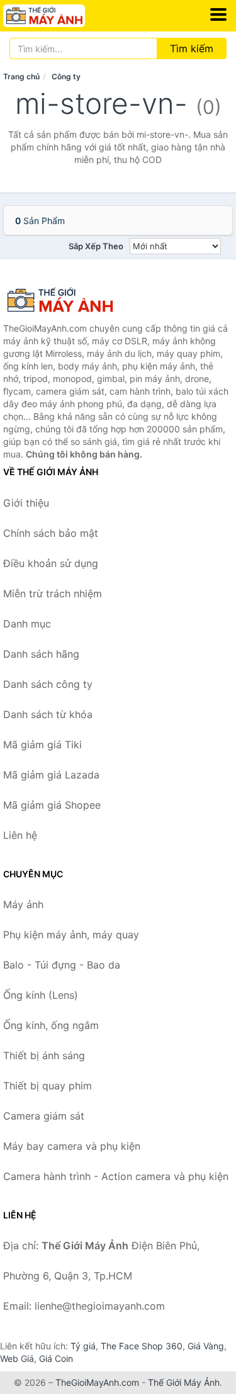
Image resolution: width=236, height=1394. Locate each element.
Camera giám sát (43, 1116)
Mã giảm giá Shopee (52, 805)
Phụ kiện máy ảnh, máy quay (71, 934)
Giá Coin (56, 1358)
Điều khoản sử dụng (50, 563)
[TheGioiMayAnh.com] (59, 15)
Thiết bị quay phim (47, 1085)
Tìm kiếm (191, 48)
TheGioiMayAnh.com (97, 1382)
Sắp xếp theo (96, 246)
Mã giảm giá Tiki (42, 744)
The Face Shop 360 (142, 1346)
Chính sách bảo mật (50, 533)
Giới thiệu (26, 503)
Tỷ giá (83, 1346)
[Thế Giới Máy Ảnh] (66, 300)
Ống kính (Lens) (40, 995)
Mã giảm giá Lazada (51, 774)
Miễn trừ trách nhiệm (52, 593)
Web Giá (17, 1358)
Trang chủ (21, 76)
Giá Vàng (206, 1346)
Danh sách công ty (48, 684)
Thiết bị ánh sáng (44, 1055)
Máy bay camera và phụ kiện (71, 1146)
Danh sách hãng (41, 654)
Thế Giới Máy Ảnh (184, 1382)
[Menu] (218, 14)
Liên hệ (20, 835)
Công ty (66, 76)
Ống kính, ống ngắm (51, 1025)
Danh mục (27, 623)
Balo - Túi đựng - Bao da (61, 964)
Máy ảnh (23, 904)
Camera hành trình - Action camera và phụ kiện (115, 1176)
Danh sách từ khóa (48, 714)
